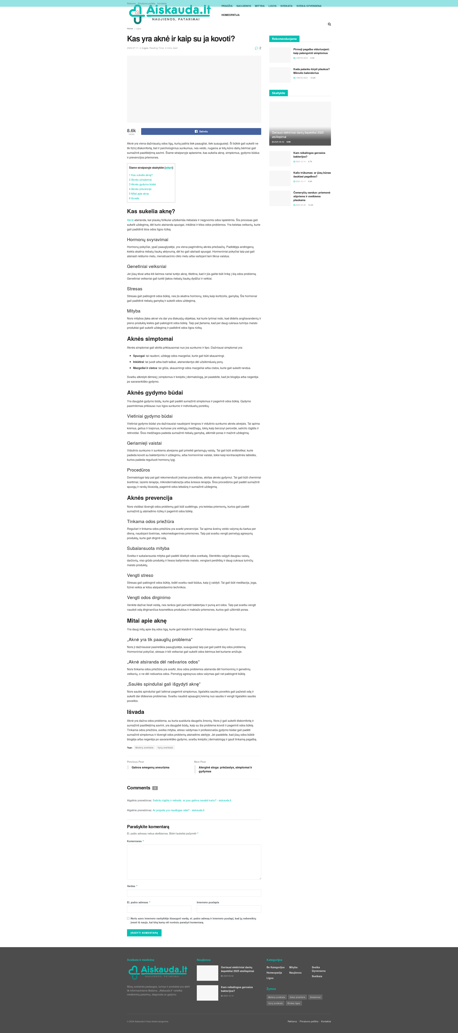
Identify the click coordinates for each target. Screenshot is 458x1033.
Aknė (130, 220)
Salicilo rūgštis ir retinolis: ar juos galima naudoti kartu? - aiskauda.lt (192, 800)
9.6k (288, 141)
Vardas (132, 886)
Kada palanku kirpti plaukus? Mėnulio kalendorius (311, 71)
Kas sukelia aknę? (141, 175)
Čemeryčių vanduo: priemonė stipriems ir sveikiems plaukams (311, 196)
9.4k (312, 58)
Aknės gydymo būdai (142, 184)
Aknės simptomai (140, 179)
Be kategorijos (276, 967)
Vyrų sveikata (165, 747)
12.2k (310, 205)
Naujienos (295, 972)
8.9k (310, 181)
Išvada (134, 198)
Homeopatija (230, 15)
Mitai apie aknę (139, 193)
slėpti (168, 168)
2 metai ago (301, 57)
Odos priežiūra (297, 997)
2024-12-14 (300, 161)
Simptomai (315, 997)
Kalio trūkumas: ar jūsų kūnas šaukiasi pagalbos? (312, 174)
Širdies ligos (294, 1003)
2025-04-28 (300, 204)
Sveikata (317, 976)
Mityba (293, 967)
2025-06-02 (279, 141)
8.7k (310, 161)
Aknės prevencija (140, 189)
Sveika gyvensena (319, 969)
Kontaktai (162, 3)
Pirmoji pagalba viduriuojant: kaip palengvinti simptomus (311, 51)
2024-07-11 (132, 48)
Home (130, 28)
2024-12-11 (300, 181)
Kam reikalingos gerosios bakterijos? (309, 154)
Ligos (138, 28)
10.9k (313, 77)
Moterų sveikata (144, 747)
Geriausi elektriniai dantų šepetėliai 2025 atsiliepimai (298, 134)
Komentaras (135, 841)
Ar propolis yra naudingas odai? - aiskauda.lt (178, 810)
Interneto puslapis (208, 902)
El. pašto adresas (139, 902)
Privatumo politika (146, 3)
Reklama (131, 3)
